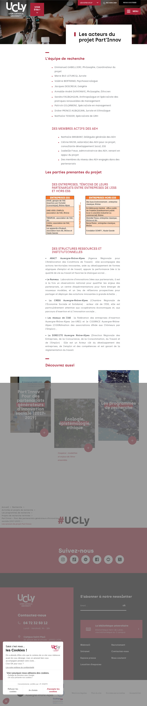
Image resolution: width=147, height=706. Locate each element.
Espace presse (88, 658)
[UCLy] (16, 9)
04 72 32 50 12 (35, 623)
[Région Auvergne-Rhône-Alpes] (35, 694)
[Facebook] (97, 559)
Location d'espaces (90, 664)
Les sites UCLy (86, 3)
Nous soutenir (129, 3)
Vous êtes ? (37, 8)
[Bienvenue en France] (60, 694)
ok (124, 605)
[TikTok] (74, 559)
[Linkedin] (85, 559)
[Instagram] (63, 559)
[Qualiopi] (58, 702)
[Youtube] (108, 559)
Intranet (85, 651)
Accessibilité (135, 693)
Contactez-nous (120, 651)
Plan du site (96, 693)
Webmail (85, 645)
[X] (119, 559)
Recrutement (118, 645)
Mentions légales (79, 693)
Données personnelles (115, 693)
